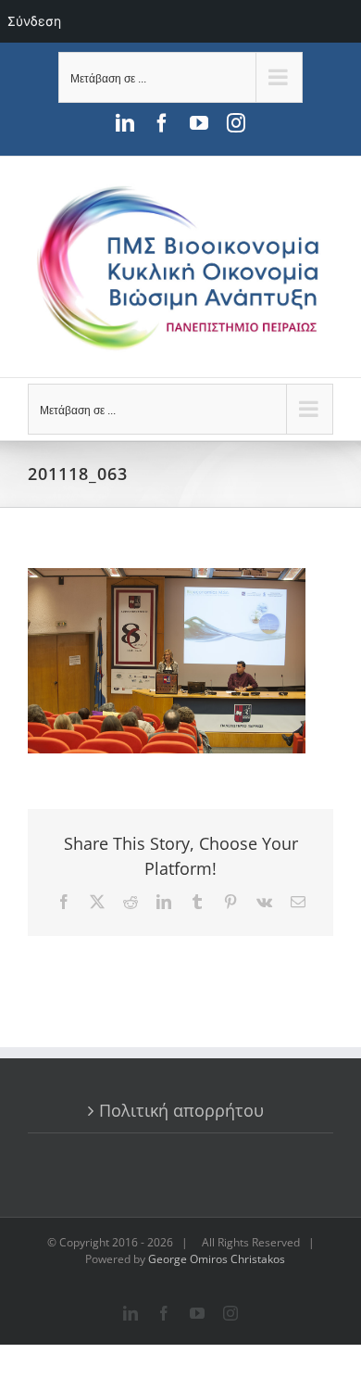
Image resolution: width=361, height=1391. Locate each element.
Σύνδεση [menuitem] (34, 21)
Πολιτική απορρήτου (181, 1110)
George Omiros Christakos (216, 1259)
